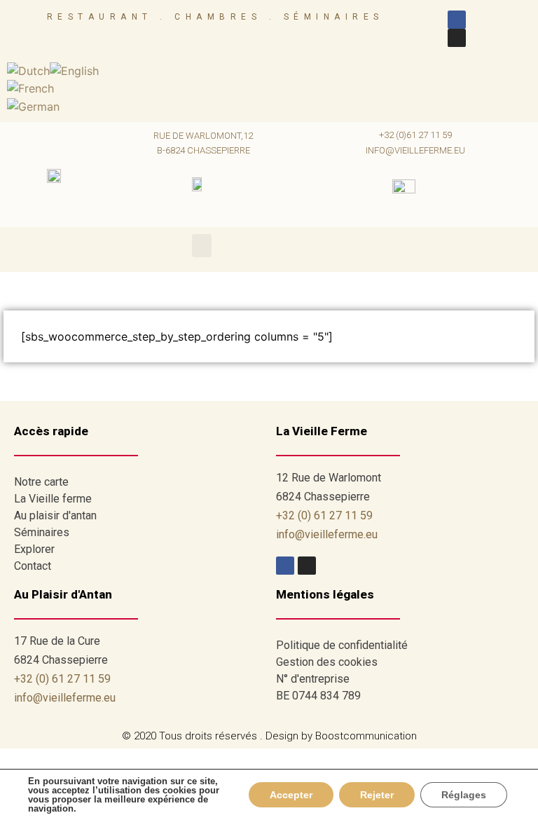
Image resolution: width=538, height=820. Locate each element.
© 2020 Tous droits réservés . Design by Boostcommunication (269, 736)
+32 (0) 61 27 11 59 (324, 515)
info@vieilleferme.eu (415, 150)
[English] (74, 69)
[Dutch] (28, 69)
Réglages (463, 794)
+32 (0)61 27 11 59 (415, 135)
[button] (202, 245)
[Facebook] (457, 20)
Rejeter (377, 794)
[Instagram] (457, 38)
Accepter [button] (291, 794)
